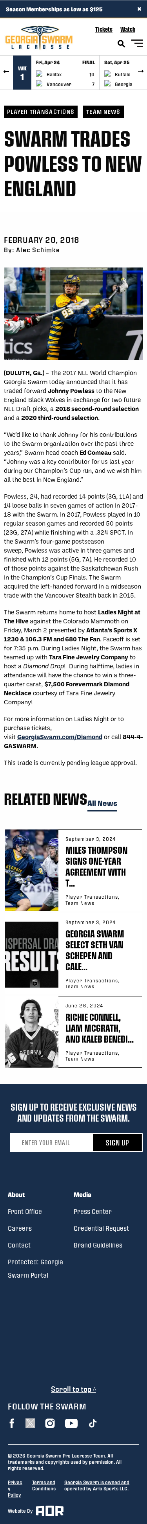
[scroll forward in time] (140, 73)
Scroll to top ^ (73, 1389)
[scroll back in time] (6, 73)
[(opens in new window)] (12, 1423)
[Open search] (121, 44)
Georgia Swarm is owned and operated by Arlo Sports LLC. (96, 1485)
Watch (127, 29)
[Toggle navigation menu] (137, 44)
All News (102, 803)
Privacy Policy (15, 1488)
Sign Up (117, 1142)
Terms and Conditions (44, 1485)
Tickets (104, 29)
